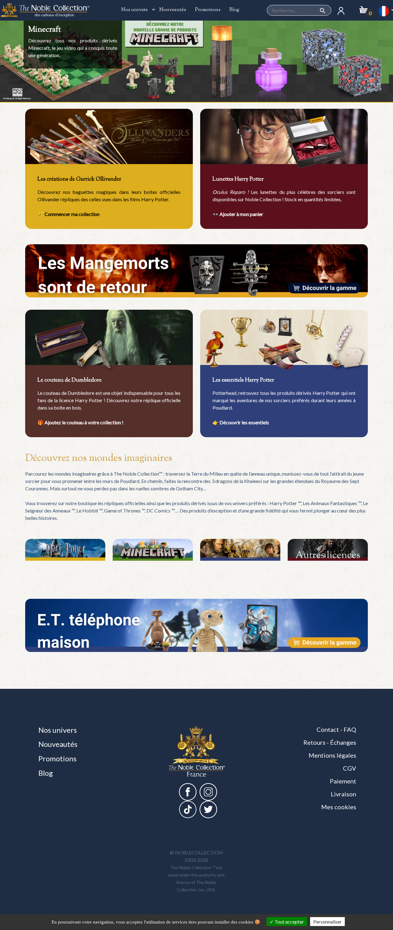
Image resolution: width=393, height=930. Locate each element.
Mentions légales (332, 755)
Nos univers (136, 10)
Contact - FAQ (336, 729)
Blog (233, 10)
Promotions (207, 10)
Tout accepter (289, 921)
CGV (349, 768)
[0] (363, 8)
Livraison (343, 794)
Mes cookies (338, 806)
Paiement (343, 781)
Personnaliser (327, 921)
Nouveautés (172, 10)
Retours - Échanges (329, 742)
